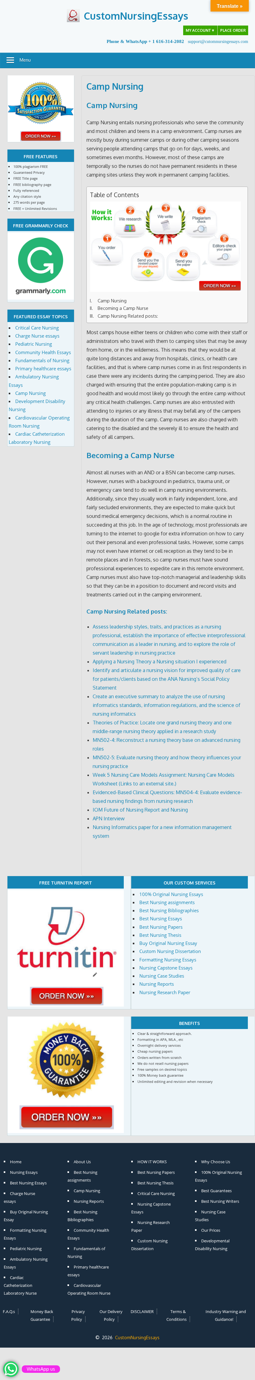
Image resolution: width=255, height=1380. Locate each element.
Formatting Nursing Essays (167, 959)
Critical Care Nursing (37, 328)
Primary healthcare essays (43, 368)
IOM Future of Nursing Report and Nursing (140, 810)
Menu (25, 60)
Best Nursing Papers (161, 927)
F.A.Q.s (9, 1311)
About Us (82, 1161)
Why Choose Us (215, 1161)
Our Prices (210, 1230)
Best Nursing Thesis (160, 935)
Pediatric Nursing (33, 344)
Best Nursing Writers (220, 1201)
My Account (200, 30)
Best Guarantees (216, 1190)
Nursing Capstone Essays (165, 968)
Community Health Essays (43, 352)
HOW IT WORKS (152, 1161)
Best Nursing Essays (160, 918)
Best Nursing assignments (167, 902)
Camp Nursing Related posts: (128, 316)
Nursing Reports (156, 984)
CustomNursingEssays (136, 15)
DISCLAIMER (142, 1311)
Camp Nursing (111, 105)
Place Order (233, 30)
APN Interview (109, 818)
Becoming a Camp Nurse (123, 308)
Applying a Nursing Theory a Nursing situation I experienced (159, 661)
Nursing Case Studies (161, 976)
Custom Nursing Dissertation (170, 951)
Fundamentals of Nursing (42, 360)
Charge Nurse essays (37, 336)
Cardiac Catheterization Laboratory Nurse (20, 1285)
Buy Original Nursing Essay (168, 943)
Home (15, 1161)
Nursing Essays (24, 1172)
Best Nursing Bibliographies (169, 910)
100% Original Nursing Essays (171, 894)
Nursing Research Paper (164, 992)
